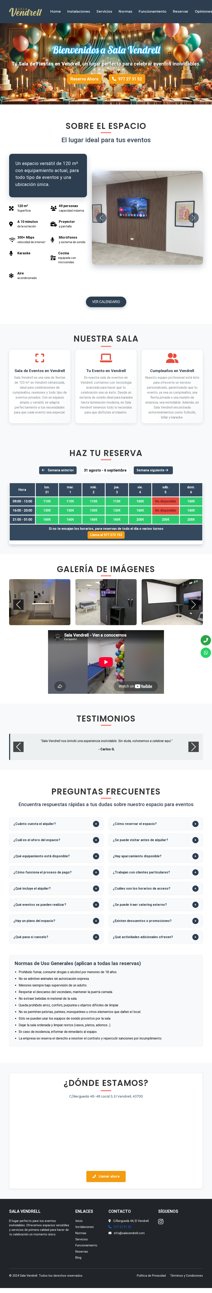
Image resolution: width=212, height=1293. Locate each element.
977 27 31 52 (130, 78)
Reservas (81, 1254)
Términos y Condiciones (186, 1278)
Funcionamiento (152, 11)
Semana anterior (60, 470)
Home (55, 11)
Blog (78, 1260)
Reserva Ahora (84, 78)
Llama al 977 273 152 (106, 535)
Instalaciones (78, 11)
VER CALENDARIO (106, 302)
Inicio (79, 1223)
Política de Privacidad (151, 1278)
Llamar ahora (108, 1179)
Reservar (180, 11)
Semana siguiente (150, 470)
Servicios (104, 11)
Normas (125, 11)
